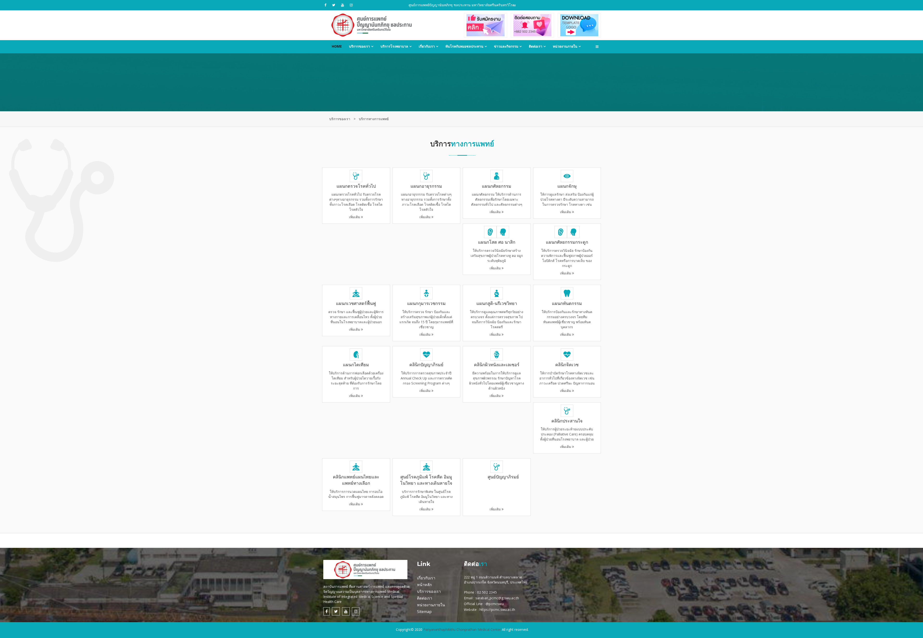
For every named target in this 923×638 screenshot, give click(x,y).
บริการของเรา (359, 46)
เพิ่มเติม (356, 201)
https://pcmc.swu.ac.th (497, 609)
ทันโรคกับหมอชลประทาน (464, 46)
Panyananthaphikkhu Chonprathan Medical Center (462, 629)
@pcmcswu (495, 603)
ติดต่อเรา (535, 46)
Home (337, 46)
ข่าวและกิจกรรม (506, 46)
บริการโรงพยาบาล (394, 46)
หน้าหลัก (424, 584)
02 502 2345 (487, 592)
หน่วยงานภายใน (565, 46)
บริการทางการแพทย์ (374, 119)
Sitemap (424, 611)
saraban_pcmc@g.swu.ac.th (497, 598)
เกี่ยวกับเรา (427, 46)
